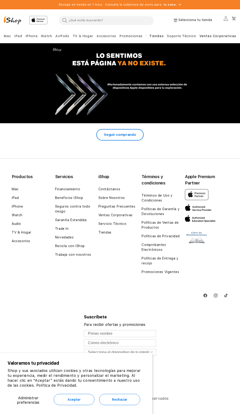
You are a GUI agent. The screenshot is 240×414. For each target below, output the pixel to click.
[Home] (14, 21)
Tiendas (105, 232)
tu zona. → (172, 4)
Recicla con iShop (70, 246)
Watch (17, 215)
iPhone (17, 206)
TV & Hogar (21, 232)
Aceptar (74, 399)
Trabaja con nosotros (73, 254)
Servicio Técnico (112, 224)
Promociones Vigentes (160, 272)
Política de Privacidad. (56, 385)
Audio (16, 224)
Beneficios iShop (69, 198)
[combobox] (106, 20)
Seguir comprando (120, 135)
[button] (7, 36)
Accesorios (21, 241)
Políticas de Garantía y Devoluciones (161, 211)
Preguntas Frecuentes (116, 206)
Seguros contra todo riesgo (72, 209)
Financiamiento (67, 189)
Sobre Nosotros (111, 198)
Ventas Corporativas (115, 215)
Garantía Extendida (71, 220)
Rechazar (119, 399)
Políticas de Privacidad (161, 236)
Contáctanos (109, 189)
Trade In (62, 228)
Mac (15, 189)
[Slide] (120, 83)
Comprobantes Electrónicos (154, 247)
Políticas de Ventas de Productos (160, 225)
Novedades (64, 237)
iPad (15, 198)
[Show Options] (151, 352)
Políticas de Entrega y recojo (160, 260)
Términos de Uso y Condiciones (157, 198)
